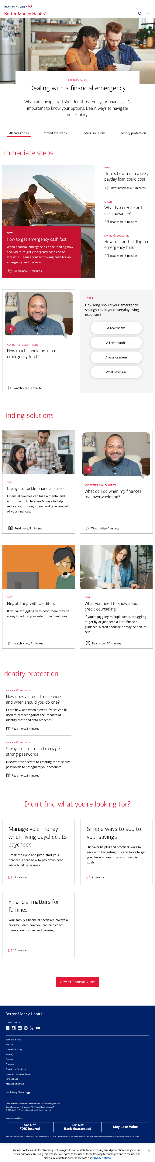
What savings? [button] (116, 372)
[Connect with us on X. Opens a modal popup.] (32, 1028)
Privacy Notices (101, 1158)
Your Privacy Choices (15, 1092)
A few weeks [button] (116, 328)
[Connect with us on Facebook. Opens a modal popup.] (7, 1028)
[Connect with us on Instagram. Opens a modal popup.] (14, 1028)
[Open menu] (147, 14)
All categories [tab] (19, 133)
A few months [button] (116, 343)
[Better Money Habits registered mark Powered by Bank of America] (77, 1014)
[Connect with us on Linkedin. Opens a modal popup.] (20, 1028)
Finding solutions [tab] (93, 133)
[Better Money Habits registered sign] (25, 14)
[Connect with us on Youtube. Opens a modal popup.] (38, 1028)
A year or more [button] (116, 357)
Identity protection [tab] (132, 133)
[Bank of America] (19, 6)
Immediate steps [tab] (55, 133)
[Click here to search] (140, 14)
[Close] (149, 1150)
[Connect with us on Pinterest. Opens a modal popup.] (26, 1028)
